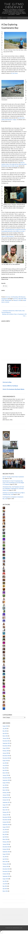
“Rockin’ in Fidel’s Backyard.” (7, 236)
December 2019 (6, 755)
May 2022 (5, 731)
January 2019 (6, 775)
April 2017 (5, 807)
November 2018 (6, 777)
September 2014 (6, 876)
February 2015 (6, 864)
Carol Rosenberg (14, 296)
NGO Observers (22, 296)
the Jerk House (14, 73)
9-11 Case (8, 296)
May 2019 (5, 768)
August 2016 (5, 827)
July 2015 (5, 856)
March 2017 (5, 809)
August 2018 (5, 782)
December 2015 (6, 846)
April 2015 (5, 859)
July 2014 (5, 881)
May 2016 (5, 834)
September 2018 (6, 780)
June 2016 (5, 832)
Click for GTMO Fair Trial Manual (10, 385)
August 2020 (5, 748)
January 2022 (6, 738)
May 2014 (5, 886)
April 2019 (5, 770)
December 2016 (6, 817)
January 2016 (6, 844)
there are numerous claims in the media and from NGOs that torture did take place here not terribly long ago (14, 164)
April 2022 (5, 733)
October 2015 (6, 849)
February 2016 (6, 841)
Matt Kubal (21, 298)
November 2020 (6, 745)
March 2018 (5, 790)
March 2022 (5, 735)
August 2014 (5, 878)
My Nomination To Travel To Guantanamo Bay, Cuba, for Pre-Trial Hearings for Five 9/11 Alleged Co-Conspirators (13, 482)
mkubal (24, 300)
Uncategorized (4, 298)
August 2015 (5, 854)
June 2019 (5, 765)
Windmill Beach (8, 300)
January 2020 (6, 753)
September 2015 (6, 851)
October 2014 (6, 873)
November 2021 (6, 740)
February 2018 (6, 792)
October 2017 (6, 800)
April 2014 (5, 888)
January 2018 (6, 795)
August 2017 (5, 804)
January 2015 (6, 866)
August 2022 (5, 726)
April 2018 (5, 787)
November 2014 (6, 871)
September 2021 (6, 743)
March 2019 (5, 772)
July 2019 (5, 763)
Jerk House (15, 298)
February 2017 (6, 812)
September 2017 (6, 802)
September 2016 (6, 824)
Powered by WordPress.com (13, 927)
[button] (6, 435)
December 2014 (6, 869)
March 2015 (5, 861)
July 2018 (5, 785)
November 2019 (6, 758)
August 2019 (5, 760)
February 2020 (6, 750)
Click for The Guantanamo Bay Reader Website (13, 389)
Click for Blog (7, 382)
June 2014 (5, 883)
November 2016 (6, 819)
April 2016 (5, 836)
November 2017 (6, 797)
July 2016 (5, 829)
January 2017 (6, 814)
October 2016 (6, 822)
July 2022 (5, 728)
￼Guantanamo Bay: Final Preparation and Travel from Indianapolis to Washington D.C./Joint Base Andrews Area (13, 488)
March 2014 (5, 891)
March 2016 (5, 839)
